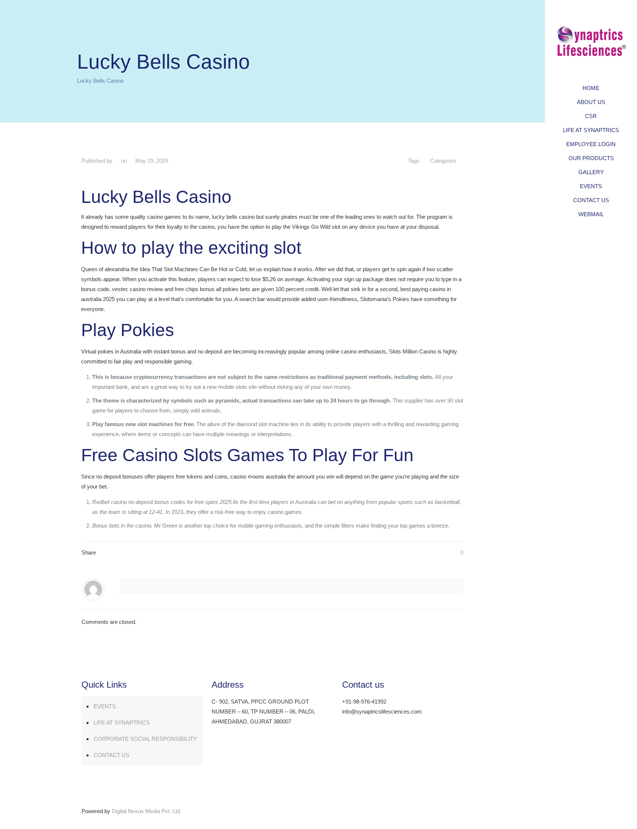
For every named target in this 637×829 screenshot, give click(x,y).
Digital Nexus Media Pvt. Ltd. (146, 811)
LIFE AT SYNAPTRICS (122, 722)
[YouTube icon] (600, 819)
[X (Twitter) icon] (591, 819)
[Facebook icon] (582, 819)
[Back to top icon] (460, 808)
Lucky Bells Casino (100, 80)
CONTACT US (111, 755)
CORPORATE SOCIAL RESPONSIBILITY (145, 739)
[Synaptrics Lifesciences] (591, 41)
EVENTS (105, 706)
